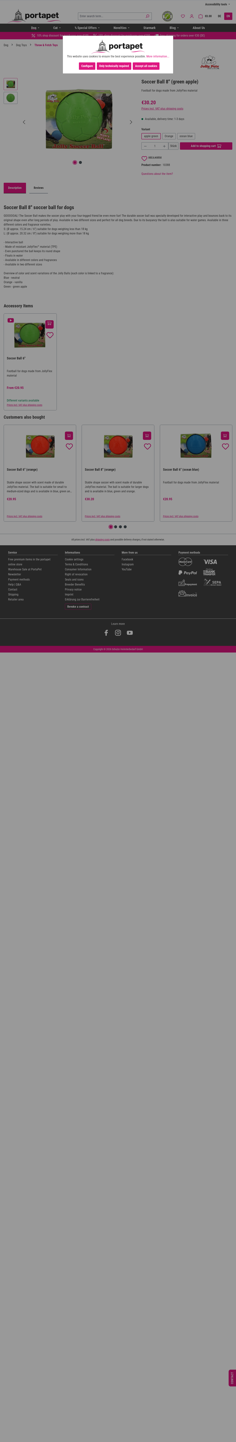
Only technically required (114, 66)
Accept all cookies (146, 66)
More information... (157, 56)
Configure (87, 66)
